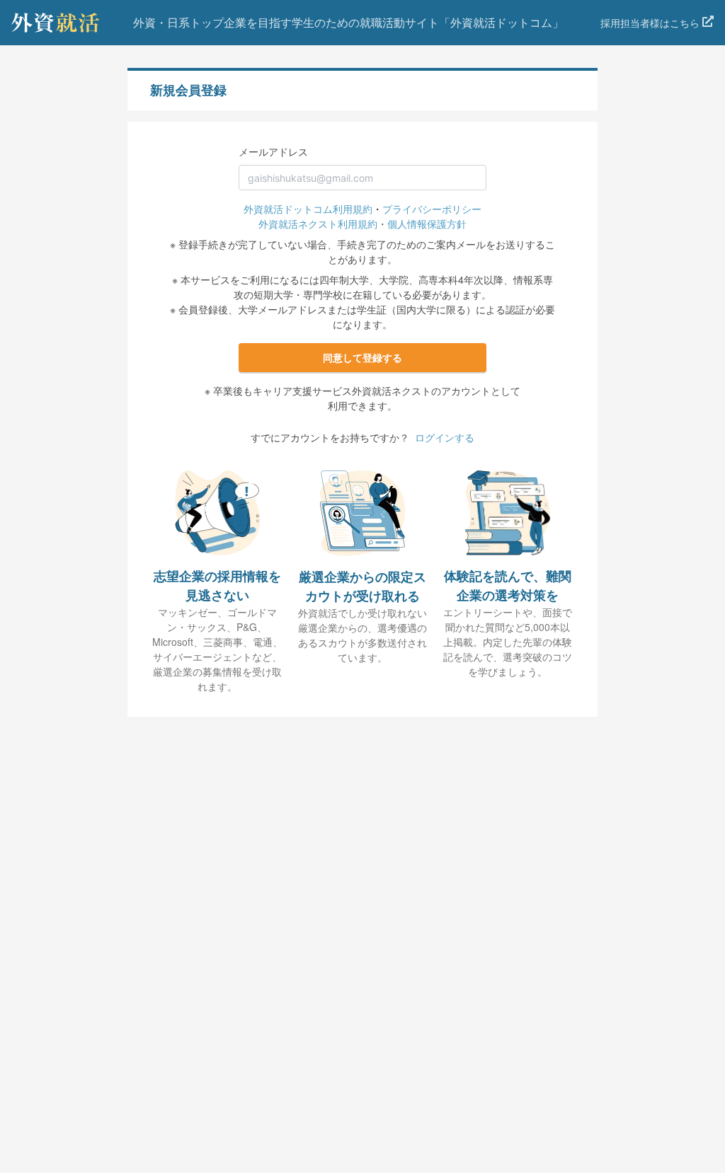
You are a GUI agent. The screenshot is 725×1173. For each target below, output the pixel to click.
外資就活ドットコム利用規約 (308, 209)
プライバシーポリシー (431, 209)
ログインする (444, 437)
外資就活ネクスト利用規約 (317, 223)
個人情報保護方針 (427, 223)
